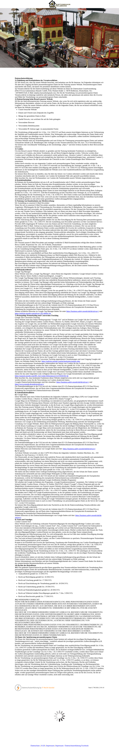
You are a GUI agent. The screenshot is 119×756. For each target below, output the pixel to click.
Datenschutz (35, 746)
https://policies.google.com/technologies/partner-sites (61, 361)
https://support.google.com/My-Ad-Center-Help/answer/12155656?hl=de (41, 376)
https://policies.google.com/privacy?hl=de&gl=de (33, 313)
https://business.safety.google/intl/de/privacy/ (82, 311)
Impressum (50, 746)
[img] (59, 4)
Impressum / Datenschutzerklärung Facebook (72, 746)
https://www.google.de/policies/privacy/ (29, 384)
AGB (43, 746)
